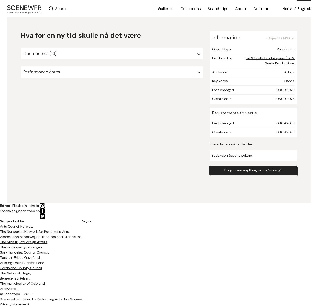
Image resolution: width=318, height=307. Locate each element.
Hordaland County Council (21, 268)
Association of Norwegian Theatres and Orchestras (41, 237)
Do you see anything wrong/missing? (253, 170)
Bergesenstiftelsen (14, 278)
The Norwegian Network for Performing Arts (34, 231)
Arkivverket (9, 288)
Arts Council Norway (16, 226)
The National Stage (15, 273)
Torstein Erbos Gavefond (20, 257)
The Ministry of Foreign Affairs (23, 242)
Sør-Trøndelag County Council (24, 252)
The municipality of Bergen (21, 247)
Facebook (228, 144)
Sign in (87, 221)
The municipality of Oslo (19, 283)
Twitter (246, 144)
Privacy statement (14, 304)
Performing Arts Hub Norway (59, 299)
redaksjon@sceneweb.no (232, 155)
